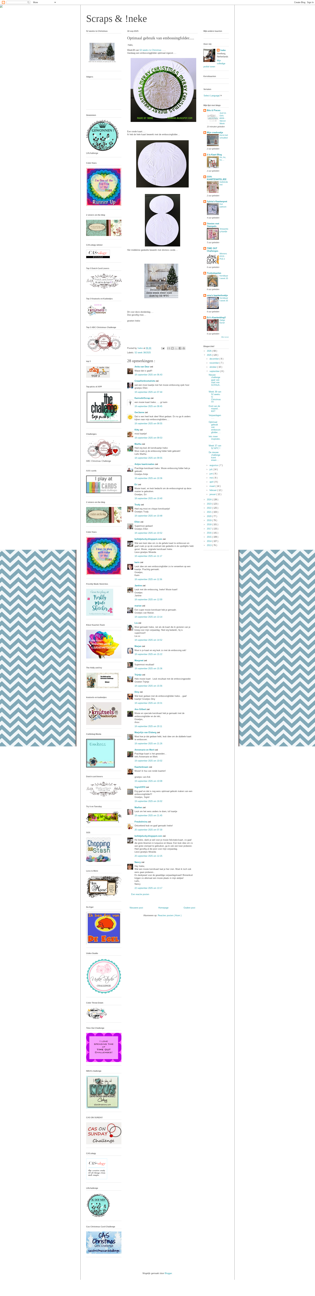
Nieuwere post (136, 907)
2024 (209, 499)
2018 (209, 524)
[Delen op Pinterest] (183, 348)
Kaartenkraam (142, 767)
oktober (213, 367)
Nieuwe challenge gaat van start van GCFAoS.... (215, 381)
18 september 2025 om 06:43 (148, 374)
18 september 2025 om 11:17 (148, 556)
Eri (136, 484)
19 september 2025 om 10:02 (148, 761)
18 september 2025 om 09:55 (148, 458)
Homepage (163, 907)
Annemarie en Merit (145, 750)
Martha (138, 444)
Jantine (139, 585)
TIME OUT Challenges (212, 249)
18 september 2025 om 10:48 (148, 516)
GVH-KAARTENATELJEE (217, 178)
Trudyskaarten (214, 273)
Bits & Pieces (213, 110)
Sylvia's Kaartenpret (217, 201)
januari (213, 494)
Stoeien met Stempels (213, 224)
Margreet (139, 660)
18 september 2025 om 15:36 (148, 668)
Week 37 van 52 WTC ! (215, 446)
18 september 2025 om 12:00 (148, 599)
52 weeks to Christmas (151, 50)
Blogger (168, 1273)
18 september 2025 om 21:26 (148, 743)
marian (138, 605)
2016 (209, 533)
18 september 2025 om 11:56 (148, 579)
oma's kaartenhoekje (217, 295)
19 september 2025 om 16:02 (148, 801)
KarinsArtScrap (143, 398)
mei (212, 478)
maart (213, 486)
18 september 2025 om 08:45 (148, 406)
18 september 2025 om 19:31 (148, 703)
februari (213, 490)
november (215, 363)
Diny (137, 692)
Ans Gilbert (141, 709)
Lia (136, 623)
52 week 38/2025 (143, 352)
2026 (209, 351)
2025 (209, 355)
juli (211, 469)
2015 (209, 537)
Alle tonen (225, 337)
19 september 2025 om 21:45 (148, 815)
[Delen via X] (176, 348)
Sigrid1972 (140, 787)
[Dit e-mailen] (168, 348)
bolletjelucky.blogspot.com (149, 539)
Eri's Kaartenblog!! (216, 317)
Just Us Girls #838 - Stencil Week (223, 118)
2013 (209, 545)
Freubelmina (141, 821)
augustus (214, 465)
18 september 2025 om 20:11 (148, 726)
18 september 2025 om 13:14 (148, 617)
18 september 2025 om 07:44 (148, 392)
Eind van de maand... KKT (214, 408)
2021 (209, 512)
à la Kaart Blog (214, 154)
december (215, 359)
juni (211, 473)
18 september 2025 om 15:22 (148, 654)
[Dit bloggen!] (172, 348)
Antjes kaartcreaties (145, 464)
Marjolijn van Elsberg (146, 732)
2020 (209, 516)
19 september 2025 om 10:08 (148, 781)
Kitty (137, 430)
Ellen (137, 522)
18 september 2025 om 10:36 (148, 478)
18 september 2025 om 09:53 (148, 438)
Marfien (139, 807)
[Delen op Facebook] (180, 348)
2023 (209, 504)
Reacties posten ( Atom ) (169, 915)
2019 (209, 520)
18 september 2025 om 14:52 (148, 640)
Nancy (138, 862)
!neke (223, 50)
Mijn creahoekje (215, 132)
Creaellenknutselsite (145, 381)
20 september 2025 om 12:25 (148, 856)
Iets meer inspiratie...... (215, 439)
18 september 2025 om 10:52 (148, 533)
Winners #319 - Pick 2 (223, 256)
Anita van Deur (142, 366)
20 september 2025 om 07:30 (148, 829)
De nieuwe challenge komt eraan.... (214, 456)
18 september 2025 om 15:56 (148, 686)
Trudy (138, 504)
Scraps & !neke (116, 18)
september (215, 371)
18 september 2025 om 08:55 (148, 423)
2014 (209, 541)
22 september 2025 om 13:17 (148, 888)
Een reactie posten (140, 894)
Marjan (138, 646)
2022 (209, 508)
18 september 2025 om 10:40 (148, 498)
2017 (209, 528)
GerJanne (140, 412)
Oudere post (189, 907)
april (212, 482)
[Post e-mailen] (162, 348)
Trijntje (138, 674)
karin (137, 562)
